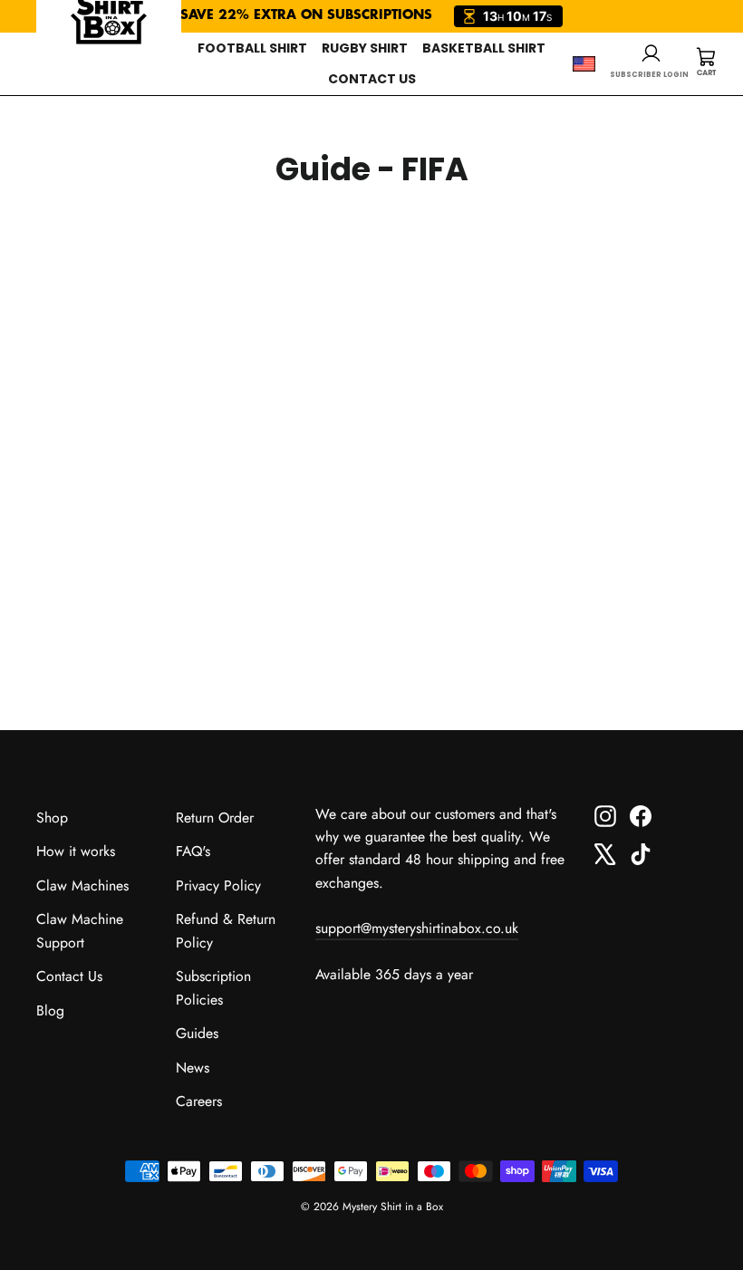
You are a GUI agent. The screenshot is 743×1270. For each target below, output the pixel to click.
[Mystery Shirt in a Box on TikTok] (640, 853)
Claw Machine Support (79, 930)
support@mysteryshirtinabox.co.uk (416, 928)
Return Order (215, 817)
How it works (75, 851)
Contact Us (372, 79)
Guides (197, 1033)
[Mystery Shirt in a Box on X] (605, 853)
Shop (52, 817)
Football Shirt (252, 48)
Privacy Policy (218, 885)
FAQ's (193, 851)
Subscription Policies (213, 987)
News (192, 1067)
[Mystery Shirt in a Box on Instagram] (605, 815)
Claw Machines (82, 885)
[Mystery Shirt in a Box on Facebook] (640, 815)
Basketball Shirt (483, 48)
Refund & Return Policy (225, 930)
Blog (50, 1010)
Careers (199, 1101)
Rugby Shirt (365, 48)
